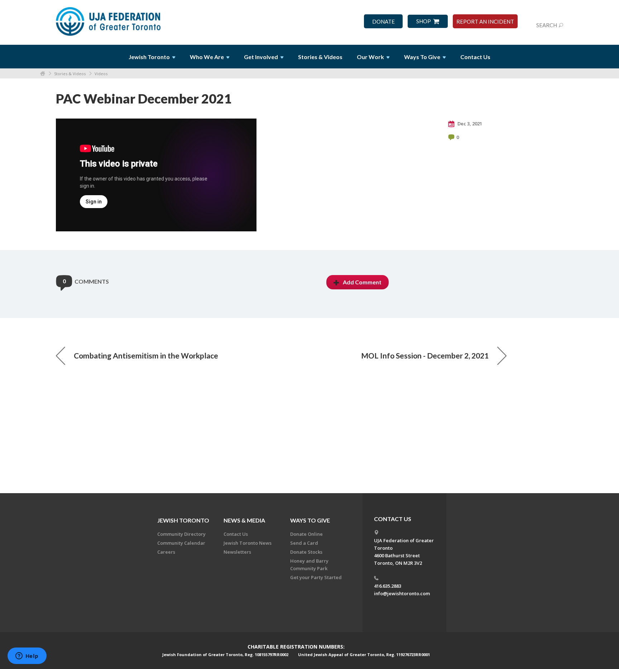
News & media (244, 520)
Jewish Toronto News (248, 543)
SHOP (423, 21)
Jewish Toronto (183, 520)
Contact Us (475, 56)
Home (42, 73)
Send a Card (304, 543)
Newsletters (237, 552)
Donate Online (306, 534)
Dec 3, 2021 (469, 123)
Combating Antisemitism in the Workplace (146, 355)
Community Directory (181, 534)
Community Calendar (181, 543)
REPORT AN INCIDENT (485, 22)
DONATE (383, 22)
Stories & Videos (70, 73)
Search (546, 25)
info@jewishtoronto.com (402, 593)
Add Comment (362, 282)
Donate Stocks (306, 552)
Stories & (320, 56)
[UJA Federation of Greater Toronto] (109, 19)
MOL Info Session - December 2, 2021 (425, 355)
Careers (166, 552)
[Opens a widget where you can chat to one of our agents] (27, 656)
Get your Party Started (316, 577)
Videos (101, 73)
